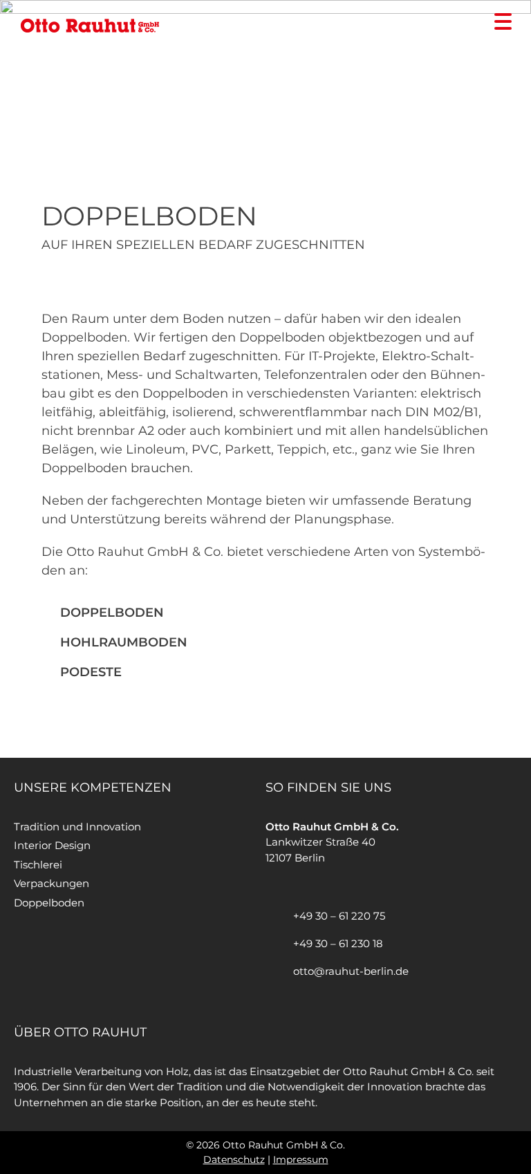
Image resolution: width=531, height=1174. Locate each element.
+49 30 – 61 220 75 (339, 915)
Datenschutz (234, 1159)
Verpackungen (51, 883)
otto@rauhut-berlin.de (351, 971)
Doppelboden (49, 902)
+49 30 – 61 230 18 (338, 943)
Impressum (300, 1159)
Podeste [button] (91, 672)
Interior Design (52, 845)
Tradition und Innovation (77, 826)
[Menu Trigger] (503, 20)
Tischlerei (38, 864)
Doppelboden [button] (112, 612)
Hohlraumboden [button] (123, 642)
